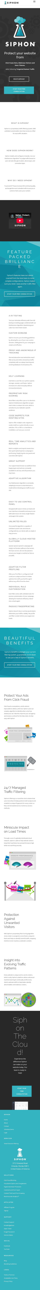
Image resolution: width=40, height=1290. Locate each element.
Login (5, 1133)
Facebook (7, 1246)
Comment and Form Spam (12, 1190)
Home (6, 1120)
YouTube (7, 1249)
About (6, 1123)
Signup (6, 1211)
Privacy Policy (8, 1281)
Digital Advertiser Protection (12, 1187)
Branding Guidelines (10, 1264)
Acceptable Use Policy (11, 1278)
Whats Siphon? (19, 79)
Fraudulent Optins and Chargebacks (15, 1183)
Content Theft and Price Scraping (14, 1193)
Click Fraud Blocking (10, 1180)
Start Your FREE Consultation (19, 294)
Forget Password (9, 1232)
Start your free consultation (19, 90)
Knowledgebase (9, 1225)
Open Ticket (7, 1229)
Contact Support (9, 1222)
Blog (5, 1261)
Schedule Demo (9, 1129)
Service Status (8, 1235)
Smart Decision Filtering (11, 1143)
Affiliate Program (9, 1207)
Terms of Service (9, 1275)
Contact (6, 1126)
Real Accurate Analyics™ (11, 1196)
